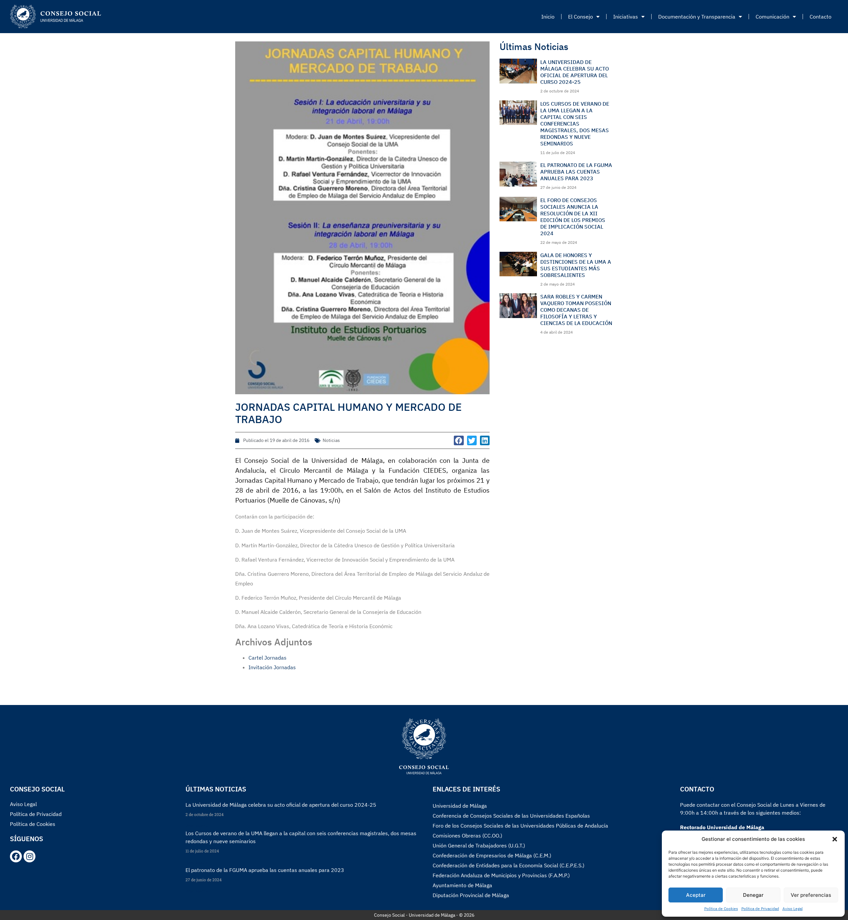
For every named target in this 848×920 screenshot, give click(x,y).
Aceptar (696, 895)
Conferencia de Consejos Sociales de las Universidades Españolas (511, 815)
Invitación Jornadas (272, 667)
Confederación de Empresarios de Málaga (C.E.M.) (492, 855)
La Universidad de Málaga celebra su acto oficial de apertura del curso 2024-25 (574, 72)
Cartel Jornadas (267, 657)
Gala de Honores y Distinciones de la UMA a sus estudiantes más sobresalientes (575, 265)
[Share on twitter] (472, 440)
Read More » (197, 826)
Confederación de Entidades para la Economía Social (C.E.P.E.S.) (508, 865)
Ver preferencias (811, 895)
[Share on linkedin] (485, 440)
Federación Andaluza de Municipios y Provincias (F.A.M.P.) (501, 875)
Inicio (548, 16)
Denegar (753, 895)
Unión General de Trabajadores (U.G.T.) (479, 845)
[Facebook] (16, 856)
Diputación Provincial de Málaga (471, 895)
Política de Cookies (721, 908)
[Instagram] (29, 856)
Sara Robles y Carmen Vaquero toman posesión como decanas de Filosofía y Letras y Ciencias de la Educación (576, 309)
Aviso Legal (792, 908)
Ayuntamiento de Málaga (462, 885)
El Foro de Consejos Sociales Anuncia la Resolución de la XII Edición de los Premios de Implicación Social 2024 (572, 217)
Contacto (820, 16)
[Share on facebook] (458, 440)
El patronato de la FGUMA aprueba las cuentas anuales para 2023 (576, 172)
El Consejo (580, 16)
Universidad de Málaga (460, 805)
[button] (834, 839)
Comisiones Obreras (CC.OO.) (467, 835)
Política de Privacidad (760, 908)
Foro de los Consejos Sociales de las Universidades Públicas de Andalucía (520, 825)
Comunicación (772, 16)
